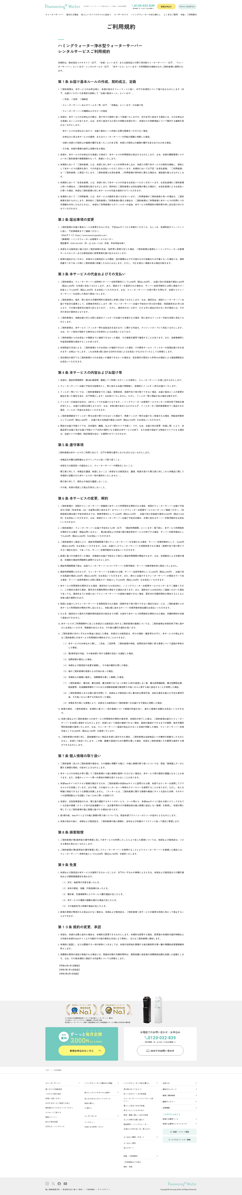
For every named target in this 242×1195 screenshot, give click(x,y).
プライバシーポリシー (139, 815)
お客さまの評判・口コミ (94, 1126)
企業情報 (166, 1107)
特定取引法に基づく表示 (73, 1189)
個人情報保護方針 (52, 1189)
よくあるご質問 (130, 1143)
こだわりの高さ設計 (53, 1093)
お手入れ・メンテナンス (55, 1126)
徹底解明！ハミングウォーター (136, 1124)
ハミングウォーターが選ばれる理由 (98, 1083)
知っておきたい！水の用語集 (135, 1093)
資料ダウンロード (170, 1089)
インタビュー (89, 1122)
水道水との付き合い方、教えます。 (137, 1129)
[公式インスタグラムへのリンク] (47, 1184)
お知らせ (166, 1083)
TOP (47, 1070)
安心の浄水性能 (51, 1121)
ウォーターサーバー (53, 1083)
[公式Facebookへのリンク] (59, 1184)
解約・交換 (128, 1166)
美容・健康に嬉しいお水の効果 (136, 1115)
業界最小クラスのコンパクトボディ (59, 1107)
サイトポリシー (104, 1189)
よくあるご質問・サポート (134, 1137)
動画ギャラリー (169, 1101)
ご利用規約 (90, 1189)
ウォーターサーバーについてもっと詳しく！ (138, 1099)
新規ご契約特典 (169, 1095)
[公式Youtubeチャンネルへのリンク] (65, 1184)
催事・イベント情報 (181, 1132)
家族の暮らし (89, 1103)
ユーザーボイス (90, 1116)
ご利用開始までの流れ (132, 1162)
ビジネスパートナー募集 (181, 1139)
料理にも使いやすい (53, 1098)
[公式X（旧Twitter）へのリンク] (53, 1184)
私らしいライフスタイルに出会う (97, 1092)
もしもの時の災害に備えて (134, 1119)
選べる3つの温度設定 (53, 1089)
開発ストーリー (51, 1117)
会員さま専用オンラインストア (175, 1123)
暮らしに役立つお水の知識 (134, 1105)
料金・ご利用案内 (131, 1156)
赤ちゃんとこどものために (134, 1110)
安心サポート (129, 1148)
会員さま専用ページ (170, 1119)
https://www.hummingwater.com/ (91, 235)
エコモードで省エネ (53, 1112)
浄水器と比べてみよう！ (133, 1089)
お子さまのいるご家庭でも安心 (57, 1103)
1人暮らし (88, 1108)
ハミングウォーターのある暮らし (137, 1083)
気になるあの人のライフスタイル (97, 1098)
